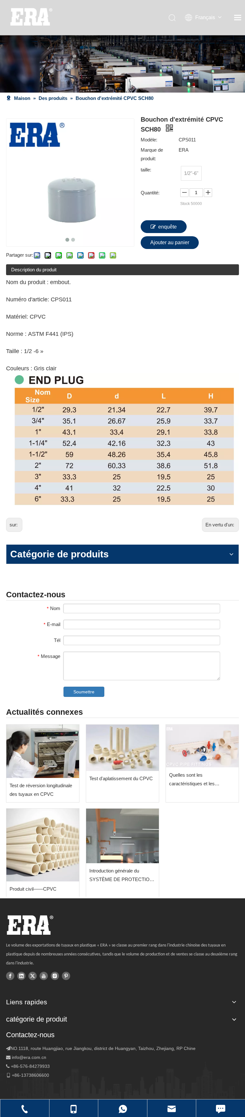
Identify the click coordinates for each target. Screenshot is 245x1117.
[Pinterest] (66, 975)
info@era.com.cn (29, 1057)
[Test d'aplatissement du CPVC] (122, 748)
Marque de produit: (152, 154)
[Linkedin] (21, 975)
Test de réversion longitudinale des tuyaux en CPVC (41, 790)
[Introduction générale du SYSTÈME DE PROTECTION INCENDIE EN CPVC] (122, 836)
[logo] (30, 925)
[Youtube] (44, 975)
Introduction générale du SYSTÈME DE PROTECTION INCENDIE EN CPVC (121, 876)
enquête (167, 227)
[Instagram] (55, 975)
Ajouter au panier (169, 242)
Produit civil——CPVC (33, 889)
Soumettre (83, 691)
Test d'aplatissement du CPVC (121, 778)
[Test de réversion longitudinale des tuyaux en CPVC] (42, 751)
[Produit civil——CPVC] (42, 845)
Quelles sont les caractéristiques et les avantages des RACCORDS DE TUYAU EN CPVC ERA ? (200, 780)
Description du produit (33, 269)
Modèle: (149, 139)
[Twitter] (32, 975)
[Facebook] (10, 975)
